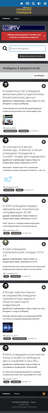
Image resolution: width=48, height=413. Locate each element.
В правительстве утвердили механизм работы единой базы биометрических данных (23, 94)
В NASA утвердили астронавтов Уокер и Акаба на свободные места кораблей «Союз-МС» (23, 358)
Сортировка (39, 76)
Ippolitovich (8, 101)
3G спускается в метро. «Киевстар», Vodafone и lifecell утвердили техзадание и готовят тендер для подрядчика (24, 151)
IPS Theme (16, 402)
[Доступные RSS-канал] (44, 393)
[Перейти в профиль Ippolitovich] (6, 84)
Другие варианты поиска (32, 56)
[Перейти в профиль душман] (6, 199)
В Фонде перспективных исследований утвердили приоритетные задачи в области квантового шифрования (19, 298)
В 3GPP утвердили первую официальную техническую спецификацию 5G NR (21, 209)
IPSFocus (25, 402)
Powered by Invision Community (24, 407)
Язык (33, 402)
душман (6, 215)
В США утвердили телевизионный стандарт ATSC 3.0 (23, 252)
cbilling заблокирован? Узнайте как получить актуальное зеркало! (24, 36)
